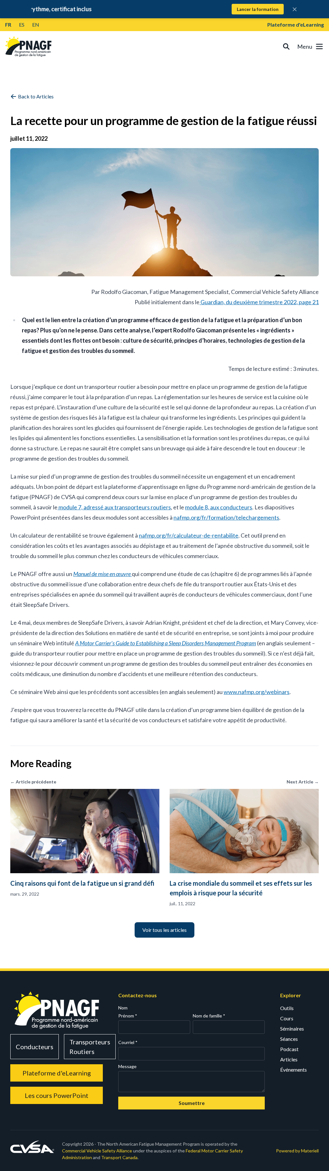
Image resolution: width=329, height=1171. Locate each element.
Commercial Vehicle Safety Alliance (97, 1150)
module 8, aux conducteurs (218, 507)
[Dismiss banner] (294, 9)
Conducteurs (34, 1046)
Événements (293, 1069)
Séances (289, 1039)
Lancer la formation (258, 9)
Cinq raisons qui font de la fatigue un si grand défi (82, 883)
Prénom (127, 1015)
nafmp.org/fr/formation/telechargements (226, 517)
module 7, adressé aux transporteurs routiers (114, 507)
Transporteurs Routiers (89, 1046)
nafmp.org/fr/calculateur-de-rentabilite (188, 535)
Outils (287, 1008)
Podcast (289, 1049)
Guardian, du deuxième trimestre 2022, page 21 (259, 301)
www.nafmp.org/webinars (256, 691)
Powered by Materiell (297, 1150)
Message (127, 1066)
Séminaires (292, 1028)
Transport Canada (119, 1157)
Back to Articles (36, 96)
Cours (286, 1018)
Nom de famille (209, 1015)
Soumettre (192, 1103)
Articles (289, 1059)
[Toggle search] (286, 46)
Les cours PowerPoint (56, 1095)
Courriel (128, 1042)
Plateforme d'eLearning (295, 24)
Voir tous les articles (164, 930)
